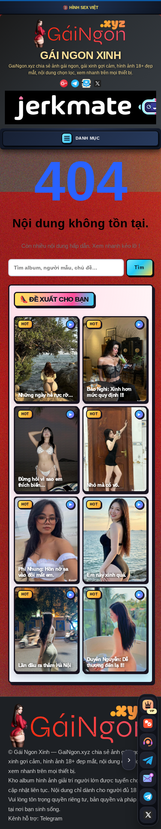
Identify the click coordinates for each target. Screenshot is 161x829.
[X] (97, 83)
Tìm (139, 267)
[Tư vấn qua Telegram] (148, 760)
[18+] (64, 83)
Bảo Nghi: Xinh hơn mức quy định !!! (109, 392)
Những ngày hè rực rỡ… (45, 395)
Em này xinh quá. (106, 575)
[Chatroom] (148, 723)
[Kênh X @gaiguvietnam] (148, 815)
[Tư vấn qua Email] (148, 778)
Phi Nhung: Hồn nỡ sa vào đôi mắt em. (43, 572)
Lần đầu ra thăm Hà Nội (44, 665)
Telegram (51, 818)
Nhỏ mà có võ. (103, 485)
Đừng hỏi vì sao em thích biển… (40, 482)
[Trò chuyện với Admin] (148, 741)
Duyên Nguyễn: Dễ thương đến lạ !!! (107, 662)
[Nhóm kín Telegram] (148, 796)
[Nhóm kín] (86, 83)
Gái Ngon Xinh (80, 55)
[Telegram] (75, 83)
